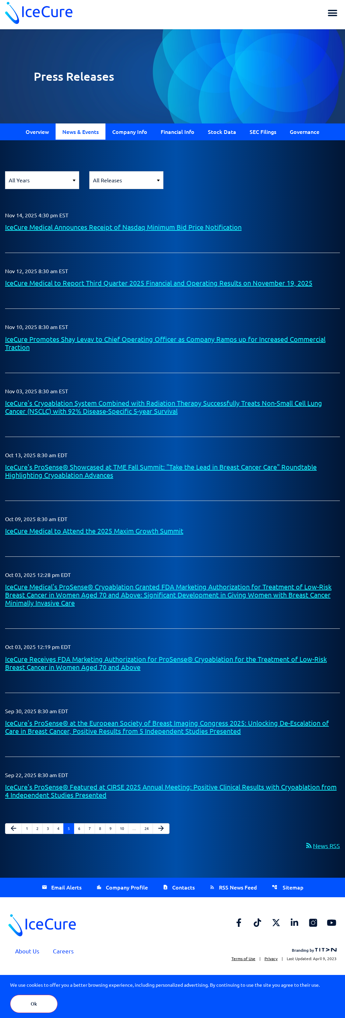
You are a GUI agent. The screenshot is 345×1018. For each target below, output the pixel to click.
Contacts (183, 887)
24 (148, 828)
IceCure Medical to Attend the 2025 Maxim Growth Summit (94, 530)
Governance (304, 131)
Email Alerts (66, 887)
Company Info (129, 131)
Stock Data (222, 131)
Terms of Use (243, 958)
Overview (37, 131)
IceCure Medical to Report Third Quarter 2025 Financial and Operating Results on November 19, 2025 (158, 283)
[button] (332, 13)
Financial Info (177, 131)
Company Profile (127, 887)
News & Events (80, 131)
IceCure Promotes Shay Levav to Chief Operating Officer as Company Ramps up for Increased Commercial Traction (165, 343)
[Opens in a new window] (238, 922)
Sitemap (292, 887)
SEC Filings (263, 131)
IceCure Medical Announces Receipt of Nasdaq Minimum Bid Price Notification (123, 227)
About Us (27, 950)
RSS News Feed (238, 887)
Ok (34, 1004)
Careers (63, 950)
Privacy (271, 958)
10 (124, 828)
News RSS (322, 845)
